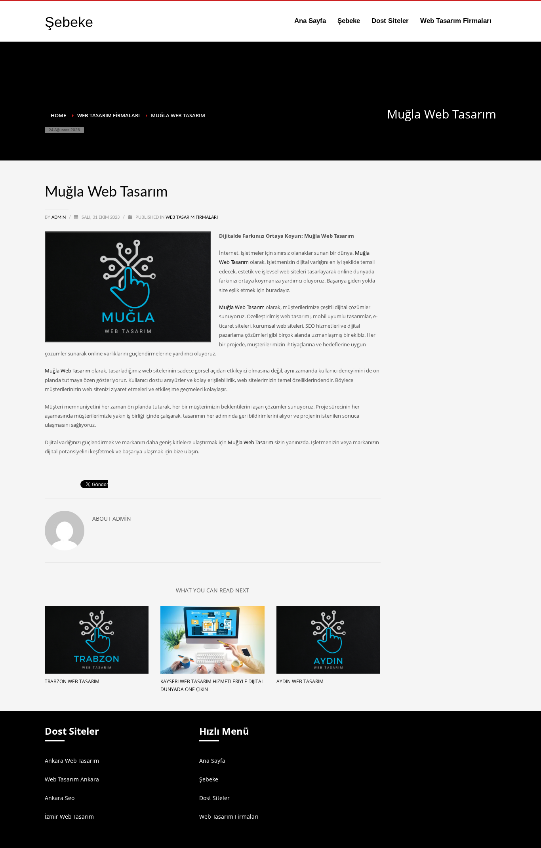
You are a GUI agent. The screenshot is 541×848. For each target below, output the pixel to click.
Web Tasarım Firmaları (192, 217)
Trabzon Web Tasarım (72, 681)
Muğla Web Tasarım (242, 307)
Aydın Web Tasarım (300, 681)
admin (59, 217)
